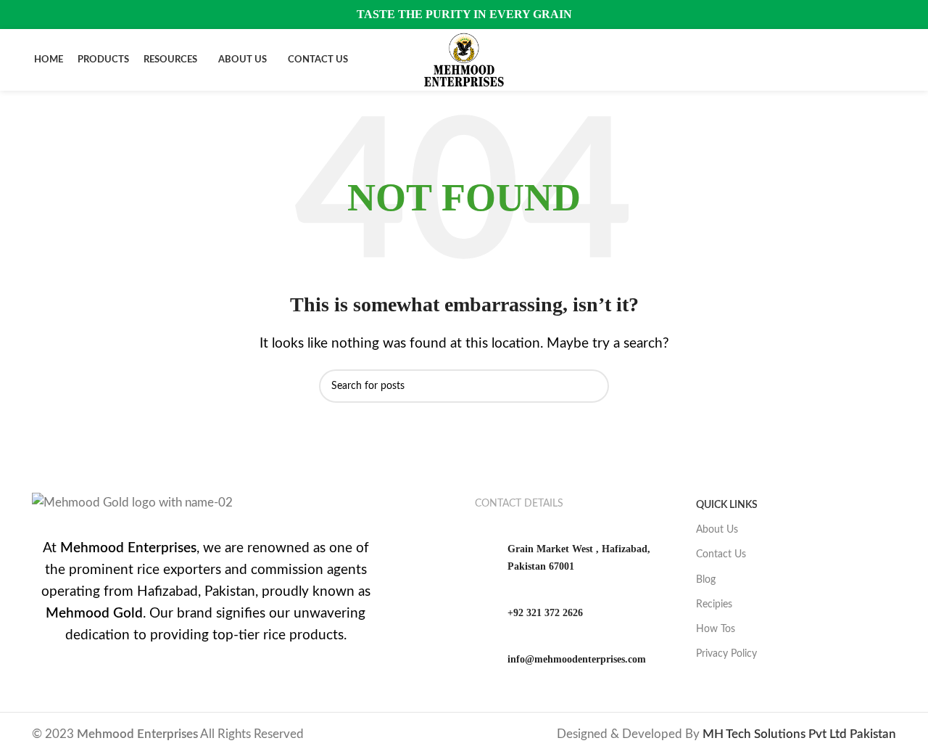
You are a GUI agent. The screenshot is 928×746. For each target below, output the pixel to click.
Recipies (714, 604)
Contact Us (721, 554)
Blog (706, 580)
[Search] (889, 60)
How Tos (715, 629)
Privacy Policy (726, 654)
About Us (717, 530)
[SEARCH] (592, 386)
